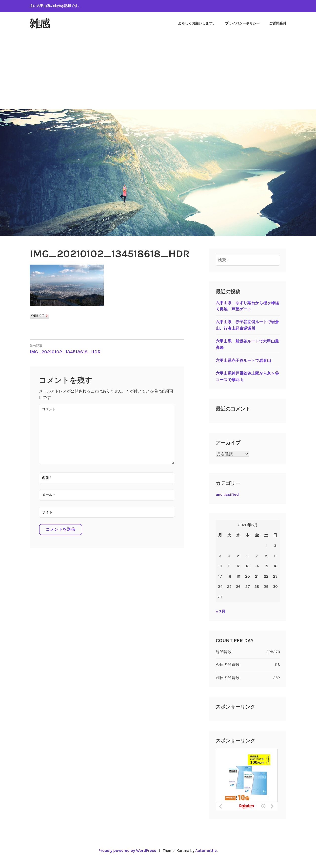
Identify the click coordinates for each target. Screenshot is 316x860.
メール (48, 495)
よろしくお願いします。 (197, 23)
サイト (47, 512)
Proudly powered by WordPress (127, 850)
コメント (49, 409)
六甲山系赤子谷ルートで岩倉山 (243, 360)
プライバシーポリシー (242, 23)
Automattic (206, 850)
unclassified (227, 494)
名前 (46, 478)
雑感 (40, 23)
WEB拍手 (39, 315)
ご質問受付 (277, 23)
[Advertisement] (158, 72)
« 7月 (220, 611)
